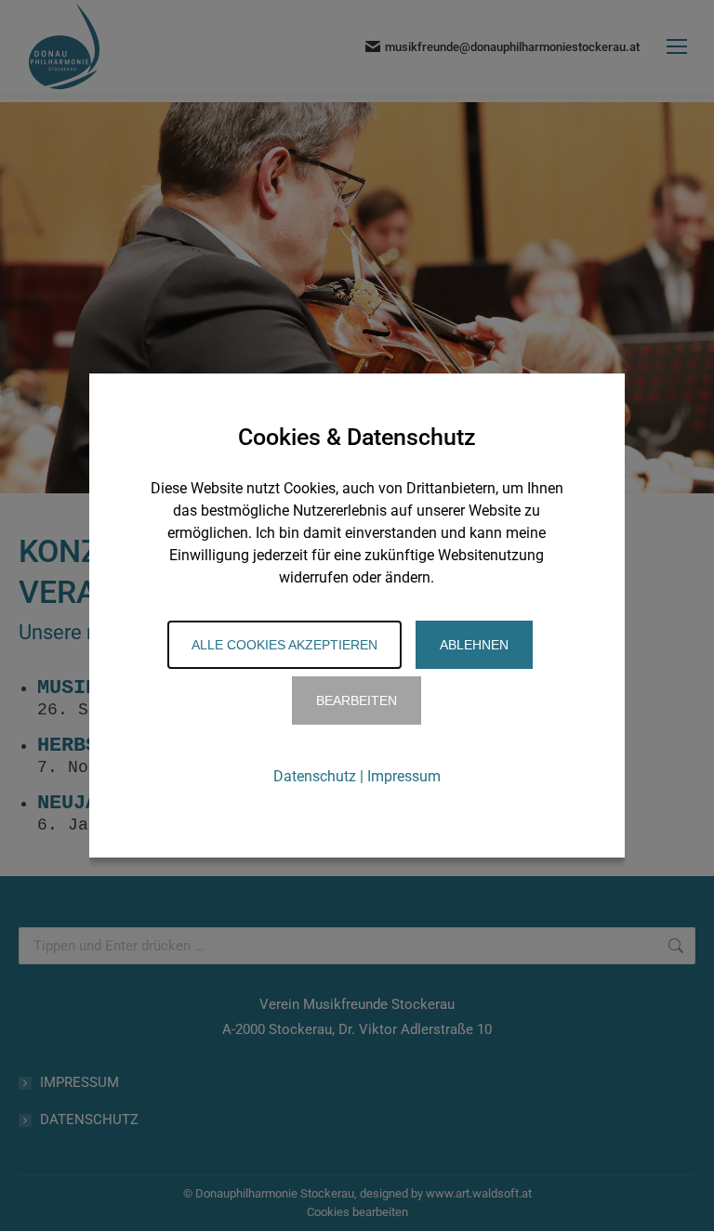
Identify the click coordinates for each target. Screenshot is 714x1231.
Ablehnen (474, 644)
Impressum (404, 776)
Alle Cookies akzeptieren (284, 644)
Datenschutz (314, 776)
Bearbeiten (356, 700)
